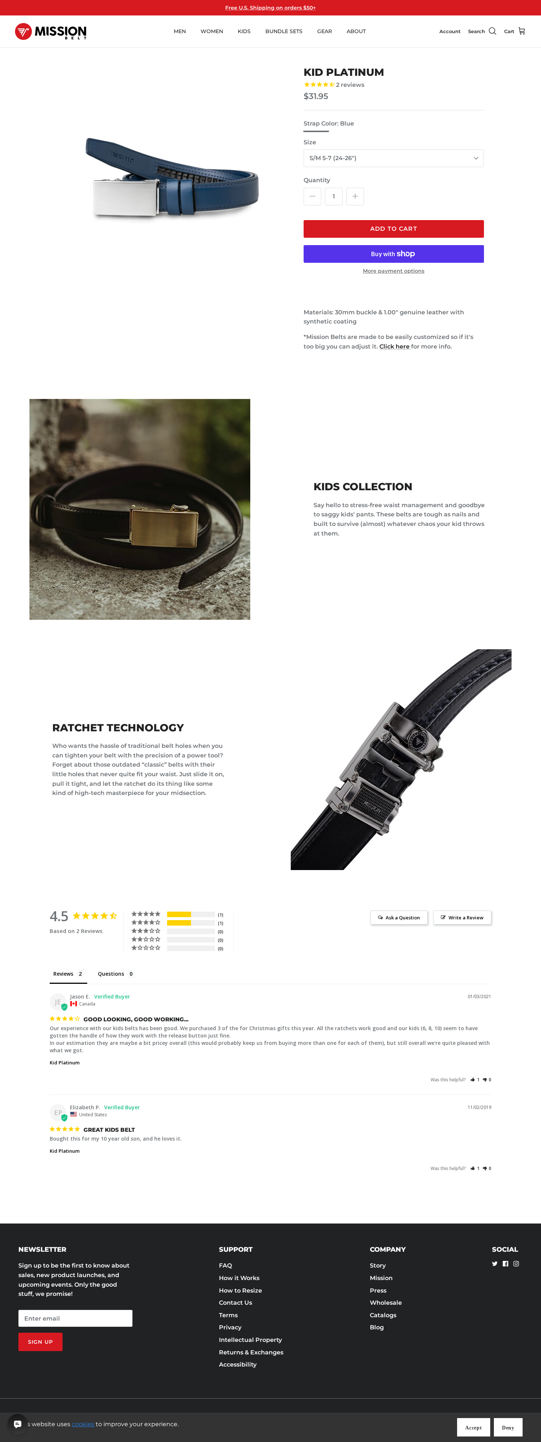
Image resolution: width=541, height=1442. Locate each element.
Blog (377, 1327)
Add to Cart (393, 228)
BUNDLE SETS (284, 31)
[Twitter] (495, 1263)
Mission (381, 1278)
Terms (228, 1315)
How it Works (239, 1278)
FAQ (225, 1265)
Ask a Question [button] (403, 917)
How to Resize (240, 1290)
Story (378, 1265)
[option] (172, 181)
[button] (475, 1080)
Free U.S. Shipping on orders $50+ (270, 7)
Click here (395, 346)
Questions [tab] (111, 973)
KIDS (244, 31)
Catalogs (383, 1315)
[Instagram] (516, 1263)
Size (310, 142)
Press (378, 1290)
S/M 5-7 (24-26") (333, 158)
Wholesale (386, 1302)
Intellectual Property (250, 1339)
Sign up (40, 1342)
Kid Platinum (64, 1062)
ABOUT (356, 31)
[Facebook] (505, 1263)
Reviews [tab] (63, 973)
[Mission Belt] (50, 31)
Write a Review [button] (466, 917)
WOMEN (212, 31)
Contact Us (235, 1302)
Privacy (230, 1327)
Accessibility (238, 1364)
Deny (508, 1428)
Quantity (317, 180)
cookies (83, 1424)
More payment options (393, 271)
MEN (180, 31)
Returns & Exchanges (251, 1352)
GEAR (324, 31)
